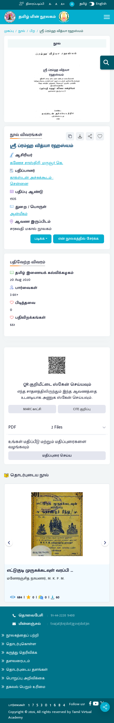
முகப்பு (9, 30)
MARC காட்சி (32, 409)
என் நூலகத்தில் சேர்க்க (78, 239)
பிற (32, 30)
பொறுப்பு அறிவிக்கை (25, 678)
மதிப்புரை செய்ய (57, 455)
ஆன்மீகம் (18, 214)
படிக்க (40, 239)
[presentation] (9, 543)
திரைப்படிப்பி (34, 3)
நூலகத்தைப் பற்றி (22, 635)
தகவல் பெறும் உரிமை (25, 687)
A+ (63, 4)
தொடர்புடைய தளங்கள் (27, 669)
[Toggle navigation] (107, 17)
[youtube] (96, 703)
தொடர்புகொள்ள (21, 644)
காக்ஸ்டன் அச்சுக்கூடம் (30, 177)
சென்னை (19, 183)
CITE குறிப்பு (81, 409)
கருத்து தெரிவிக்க (21, 652)
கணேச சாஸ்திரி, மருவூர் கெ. (36, 163)
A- (50, 4)
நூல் (21, 30)
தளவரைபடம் (18, 661)
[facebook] (91, 703)
